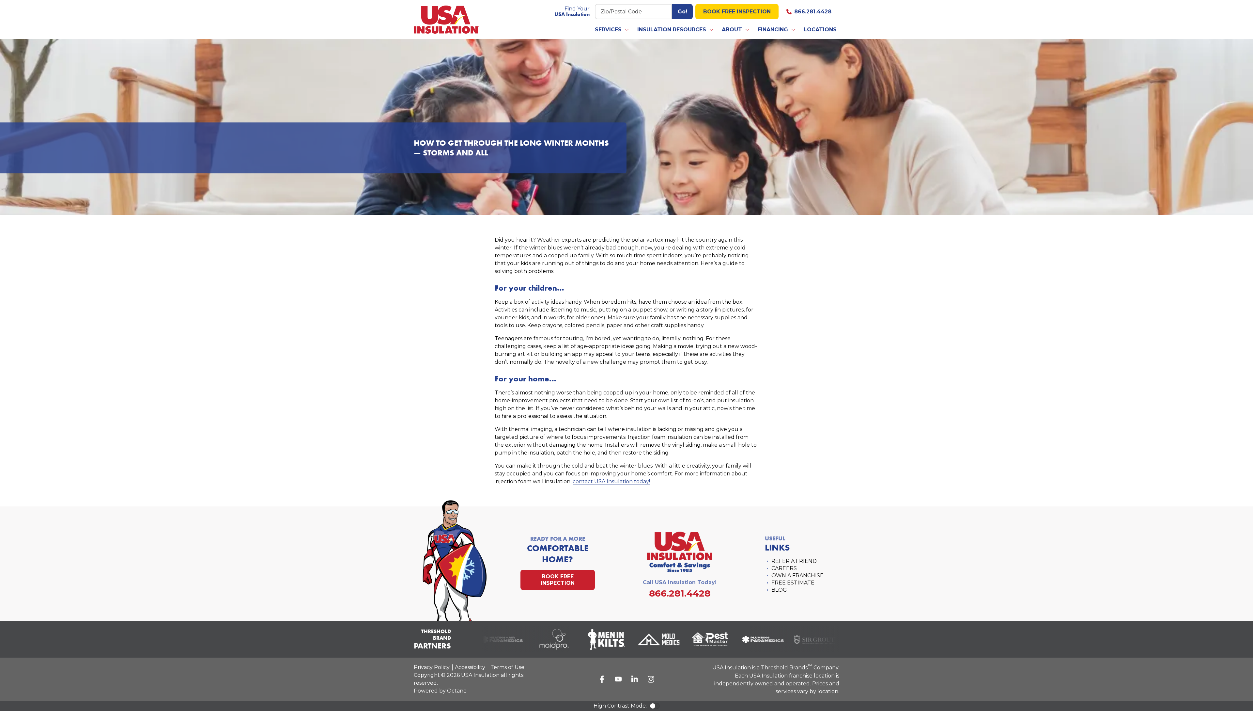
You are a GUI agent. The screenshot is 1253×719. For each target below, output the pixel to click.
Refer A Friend (794, 561)
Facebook (602, 679)
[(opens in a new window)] (494, 639)
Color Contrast (654, 706)
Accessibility (470, 667)
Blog (779, 590)
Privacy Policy (432, 667)
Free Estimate (792, 583)
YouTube (618, 679)
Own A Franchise (797, 575)
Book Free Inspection (737, 11)
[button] (612, 30)
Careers (784, 568)
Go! (682, 11)
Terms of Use (507, 667)
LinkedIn (634, 679)
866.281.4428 (812, 11)
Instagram (651, 679)
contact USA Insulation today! (611, 481)
